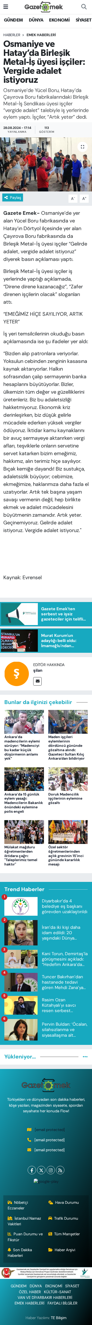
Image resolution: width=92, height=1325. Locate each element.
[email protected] (50, 1129)
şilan (37, 670)
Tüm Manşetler (67, 1234)
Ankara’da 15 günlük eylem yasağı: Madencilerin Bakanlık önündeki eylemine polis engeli (23, 803)
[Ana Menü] (5, 6)
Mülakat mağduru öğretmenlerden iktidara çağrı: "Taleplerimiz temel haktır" (20, 856)
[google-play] (46, 1183)
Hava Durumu (67, 1202)
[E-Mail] (37, 681)
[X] (41, 1170)
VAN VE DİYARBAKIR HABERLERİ (45, 1297)
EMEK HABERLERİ (41, 35)
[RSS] (60, 1170)
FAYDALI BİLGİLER (62, 1303)
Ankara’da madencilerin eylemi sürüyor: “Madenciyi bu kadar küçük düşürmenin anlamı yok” (22, 748)
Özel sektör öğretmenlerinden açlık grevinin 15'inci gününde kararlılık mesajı (66, 856)
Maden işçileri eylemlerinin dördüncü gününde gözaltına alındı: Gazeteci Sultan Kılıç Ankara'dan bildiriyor (66, 748)
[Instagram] (51, 1170)
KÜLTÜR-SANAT (57, 1292)
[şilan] (16, 673)
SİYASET (84, 20)
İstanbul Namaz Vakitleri (24, 1221)
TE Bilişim (58, 1317)
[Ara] (84, 7)
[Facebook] (32, 1170)
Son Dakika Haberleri (20, 1252)
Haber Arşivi (65, 1249)
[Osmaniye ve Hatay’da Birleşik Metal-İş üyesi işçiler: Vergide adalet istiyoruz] (46, 164)
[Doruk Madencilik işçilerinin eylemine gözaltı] (68, 778)
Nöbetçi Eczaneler (18, 1205)
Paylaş (15, 197)
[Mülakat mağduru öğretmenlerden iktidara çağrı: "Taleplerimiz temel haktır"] (24, 831)
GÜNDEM (13, 20)
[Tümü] (85, 1056)
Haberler (11, 35)
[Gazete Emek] (44, 7)
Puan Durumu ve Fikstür (25, 1236)
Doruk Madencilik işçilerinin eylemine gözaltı (65, 798)
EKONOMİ (59, 20)
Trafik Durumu (66, 1218)
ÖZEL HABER (30, 1292)
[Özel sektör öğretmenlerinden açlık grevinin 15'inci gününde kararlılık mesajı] (68, 831)
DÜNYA (36, 20)
